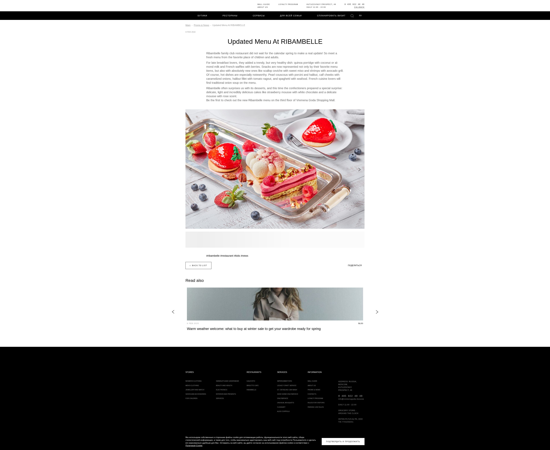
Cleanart (281, 407)
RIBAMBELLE (251, 390)
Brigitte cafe (253, 385)
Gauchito (251, 381)
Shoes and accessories (195, 394)
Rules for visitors (316, 402)
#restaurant (226, 255)
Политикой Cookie (193, 445)
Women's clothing (193, 381)
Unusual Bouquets (285, 402)
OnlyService (282, 398)
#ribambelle (213, 255)
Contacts (312, 394)
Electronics (221, 390)
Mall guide (264, 4)
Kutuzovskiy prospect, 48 (321, 4)
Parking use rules (316, 407)
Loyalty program (288, 4)
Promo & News (314, 390)
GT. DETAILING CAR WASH (287, 390)
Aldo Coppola (283, 411)
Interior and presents (226, 394)
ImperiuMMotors (284, 381)
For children (191, 398)
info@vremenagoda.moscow (351, 399)
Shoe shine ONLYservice (287, 394)
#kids (237, 255)
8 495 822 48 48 (355, 4)
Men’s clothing (192, 385)
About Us (263, 7)
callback (359, 7)
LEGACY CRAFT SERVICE (286, 385)
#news (244, 255)
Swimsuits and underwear (227, 381)
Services (220, 398)
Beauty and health (224, 385)
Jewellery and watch (194, 390)
